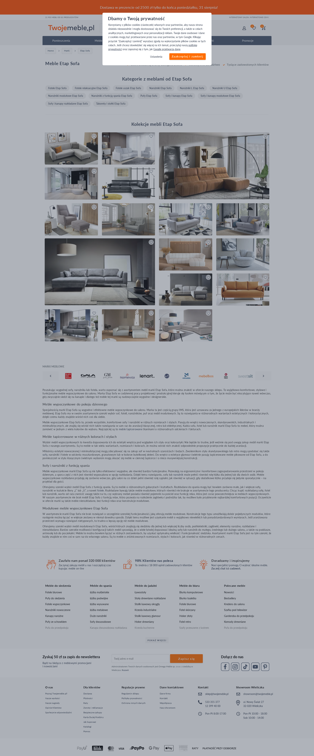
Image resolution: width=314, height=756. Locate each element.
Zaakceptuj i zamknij (187, 56)
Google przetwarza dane (166, 49)
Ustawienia (156, 56)
